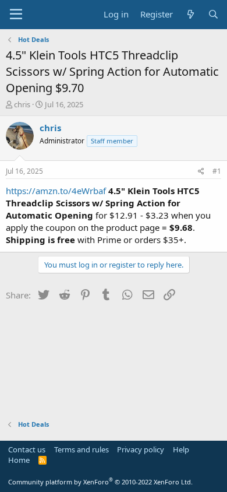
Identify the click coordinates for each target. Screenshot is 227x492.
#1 (216, 171)
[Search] (213, 14)
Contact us (26, 449)
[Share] (201, 171)
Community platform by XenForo (100, 481)
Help (181, 449)
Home (19, 460)
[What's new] (190, 14)
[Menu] (16, 14)
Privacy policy (140, 449)
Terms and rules (81, 449)
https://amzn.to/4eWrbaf (56, 190)
